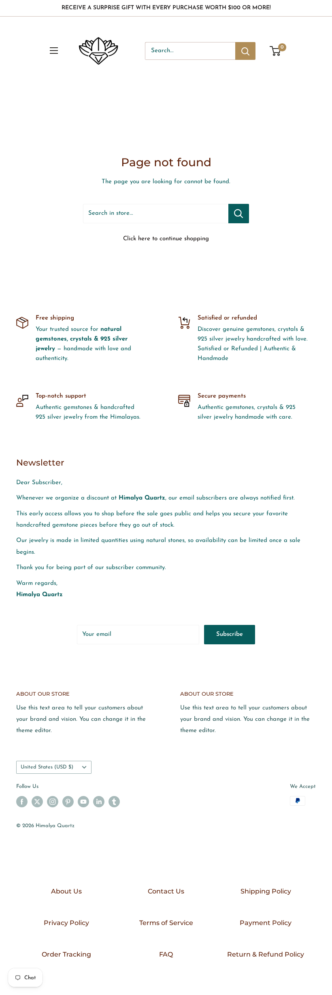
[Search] (245, 51)
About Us (66, 891)
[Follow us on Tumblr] (114, 801)
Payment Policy (266, 923)
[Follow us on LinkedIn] (98, 801)
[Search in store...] (238, 213)
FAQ (166, 954)
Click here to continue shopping (166, 239)
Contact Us (166, 891)
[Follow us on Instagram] (52, 801)
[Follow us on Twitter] (37, 801)
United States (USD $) (47, 767)
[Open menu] (54, 50)
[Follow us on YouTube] (83, 801)
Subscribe (229, 634)
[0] (275, 51)
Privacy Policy (66, 923)
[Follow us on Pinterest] (68, 801)
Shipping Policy (265, 891)
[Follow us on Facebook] (22, 801)
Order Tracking (66, 954)
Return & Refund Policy (265, 954)
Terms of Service (166, 923)
